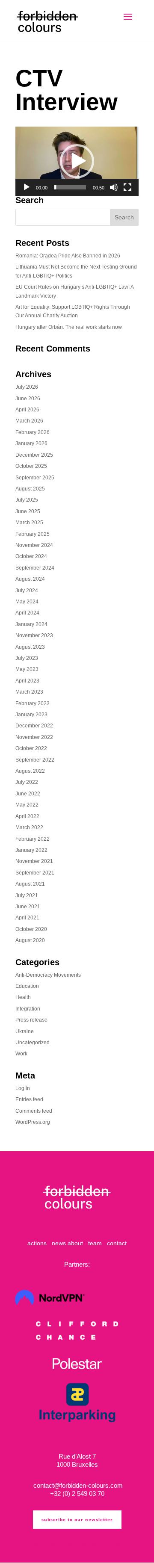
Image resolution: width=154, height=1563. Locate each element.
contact (117, 1243)
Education (27, 986)
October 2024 (31, 556)
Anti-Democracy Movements (48, 975)
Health (23, 997)
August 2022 (30, 771)
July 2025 (26, 500)
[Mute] (114, 187)
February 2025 (32, 534)
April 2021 (27, 918)
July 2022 (26, 782)
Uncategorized (32, 1043)
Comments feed (33, 1111)
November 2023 (34, 635)
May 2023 (26, 669)
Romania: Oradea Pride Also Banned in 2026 (67, 256)
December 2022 (34, 726)
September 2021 (34, 873)
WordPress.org (32, 1122)
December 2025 (34, 455)
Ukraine (24, 1031)
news (59, 1243)
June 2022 (27, 794)
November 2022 (34, 737)
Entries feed (29, 1099)
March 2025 (29, 523)
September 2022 (34, 760)
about (75, 1243)
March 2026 (29, 421)
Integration (27, 1009)
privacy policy (61, 1544)
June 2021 (27, 907)
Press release (31, 1020)
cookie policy (88, 1544)
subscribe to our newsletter (77, 1519)
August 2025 (30, 489)
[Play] (26, 187)
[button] (77, 161)
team (95, 1243)
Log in (22, 1088)
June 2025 (27, 511)
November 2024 (34, 545)
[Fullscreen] (127, 187)
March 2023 (29, 692)
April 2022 (27, 816)
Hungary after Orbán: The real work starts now (68, 327)
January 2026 (31, 443)
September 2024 (34, 568)
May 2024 (26, 602)
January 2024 (31, 624)
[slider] (70, 187)
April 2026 (27, 410)
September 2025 (34, 478)
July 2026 (26, 387)
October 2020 (31, 929)
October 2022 (31, 748)
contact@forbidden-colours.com (77, 1485)
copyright (111, 1544)
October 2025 (31, 466)
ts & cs (40, 1544)
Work (21, 1054)
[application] (77, 161)
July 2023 (26, 658)
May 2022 (26, 805)
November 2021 (34, 861)
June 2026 (27, 399)
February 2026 (32, 432)
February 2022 (32, 839)
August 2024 (30, 579)
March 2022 (29, 827)
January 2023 (31, 715)
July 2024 (26, 591)
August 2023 (30, 647)
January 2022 (31, 850)
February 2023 (32, 703)
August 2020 (30, 940)
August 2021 (30, 884)
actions (37, 1243)
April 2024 (27, 613)
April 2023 (27, 681)
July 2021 (26, 895)
